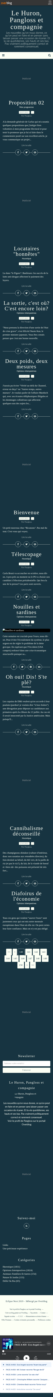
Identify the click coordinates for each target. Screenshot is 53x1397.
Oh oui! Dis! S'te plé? (26, 679)
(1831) (11, 1266)
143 (43, 952)
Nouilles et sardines (26, 609)
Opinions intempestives (26, 313)
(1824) (18, 1270)
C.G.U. (20, 1316)
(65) (11, 1281)
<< (9, 952)
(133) (13, 1277)
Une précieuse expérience (15, 1248)
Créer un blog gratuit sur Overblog (16, 1313)
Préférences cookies (44, 1320)
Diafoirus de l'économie (26, 896)
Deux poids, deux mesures (26, 364)
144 (8, 958)
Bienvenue (26, 512)
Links (5, 1245)
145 (15, 958)
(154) (19, 1274)
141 (28, 952)
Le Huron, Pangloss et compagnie (26, 20)
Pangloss (28, 1121)
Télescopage (26, 554)
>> (33, 965)
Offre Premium (6, 1320)
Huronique (26, 259)
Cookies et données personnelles (24, 1320)
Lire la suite (26, 145)
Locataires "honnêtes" (26, 251)
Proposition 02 (26, 103)
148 (38, 958)
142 (36, 952)
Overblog (42, 1301)
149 (45, 958)
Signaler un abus (9, 1316)
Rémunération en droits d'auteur (36, 1316)
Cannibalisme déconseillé (26, 831)
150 (21, 965)
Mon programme (26, 107)
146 (23, 958)
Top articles (34, 1313)
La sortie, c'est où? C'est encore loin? (27, 306)
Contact (42, 1313)
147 (30, 958)
